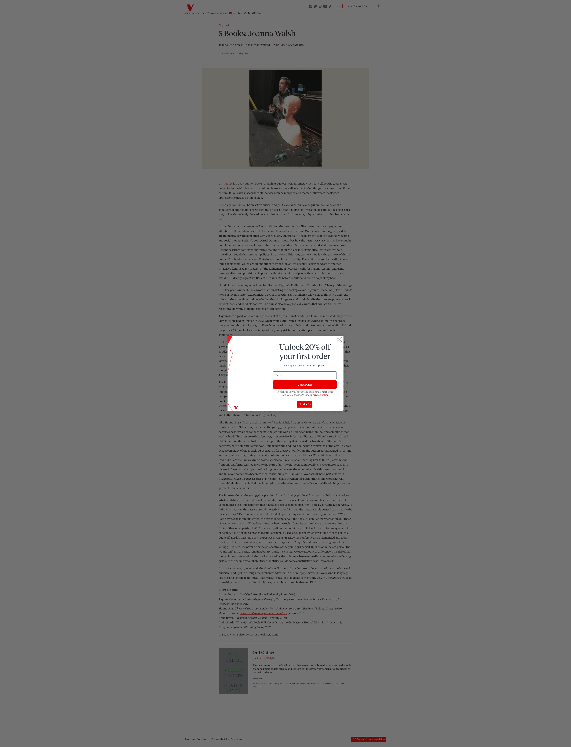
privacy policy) (321, 394)
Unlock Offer (305, 384)
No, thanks (305, 404)
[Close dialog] (339, 339)
